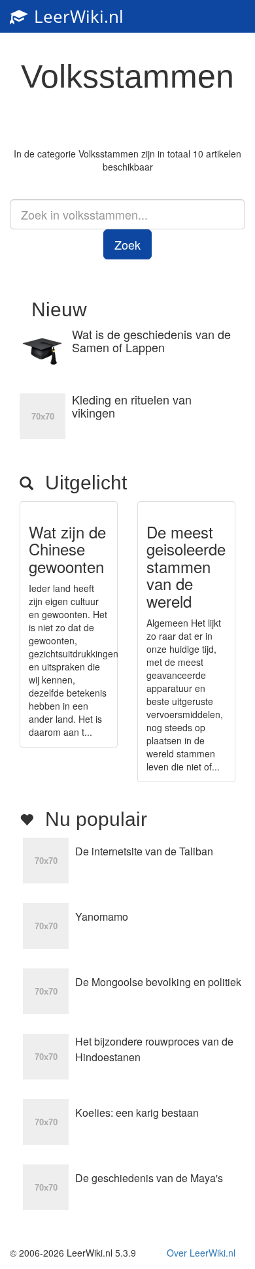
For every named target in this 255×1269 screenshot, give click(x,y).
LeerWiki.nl (76, 16)
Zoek (127, 244)
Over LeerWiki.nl (201, 1252)
